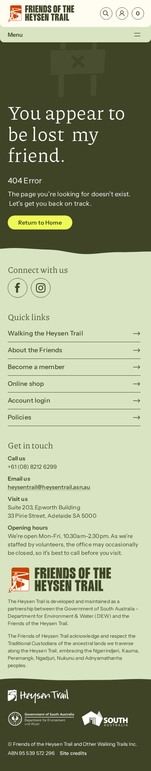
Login (122, 13)
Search (106, 13)
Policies (19, 417)
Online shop (26, 384)
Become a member (36, 367)
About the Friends (35, 350)
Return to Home (40, 222)
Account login (29, 400)
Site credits (73, 753)
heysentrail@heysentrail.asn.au (49, 486)
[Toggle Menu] (137, 34)
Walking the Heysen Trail (45, 333)
